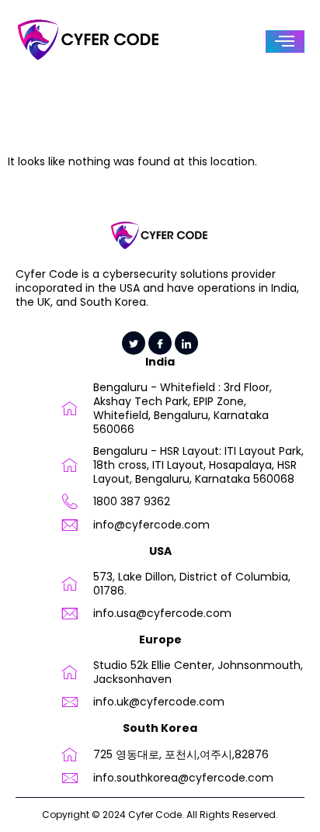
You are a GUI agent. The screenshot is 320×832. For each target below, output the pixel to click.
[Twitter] (133, 343)
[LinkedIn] (186, 343)
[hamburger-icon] (285, 41)
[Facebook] (160, 343)
